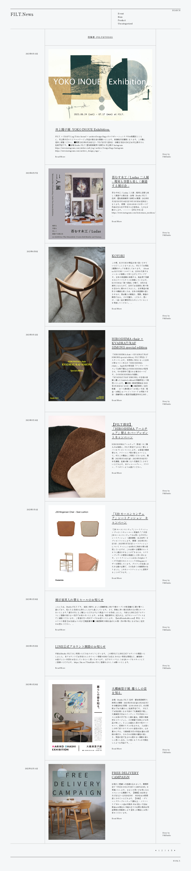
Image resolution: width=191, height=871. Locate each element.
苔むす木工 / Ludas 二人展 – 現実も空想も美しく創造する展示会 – (130, 181)
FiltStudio (166, 156)
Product (122, 20)
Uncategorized (125, 23)
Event (121, 13)
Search (176, 10)
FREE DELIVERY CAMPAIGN (125, 775)
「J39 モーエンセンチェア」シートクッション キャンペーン (130, 518)
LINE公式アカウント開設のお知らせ (80, 646)
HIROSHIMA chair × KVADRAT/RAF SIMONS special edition (129, 343)
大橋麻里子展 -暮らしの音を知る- (129, 690)
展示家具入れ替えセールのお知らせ (79, 600)
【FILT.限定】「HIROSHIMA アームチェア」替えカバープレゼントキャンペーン (130, 430)
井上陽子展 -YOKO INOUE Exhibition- (82, 129)
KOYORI (118, 255)
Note (120, 16)
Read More (60, 156)
